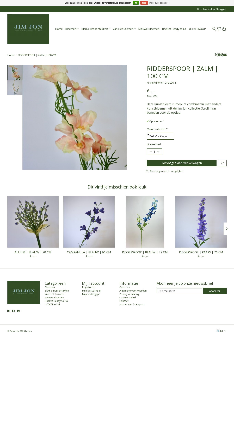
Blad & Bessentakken (57, 290)
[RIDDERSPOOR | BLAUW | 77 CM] (145, 222)
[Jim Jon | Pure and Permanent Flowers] (28, 28)
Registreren (88, 287)
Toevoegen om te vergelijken (166, 171)
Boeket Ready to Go (174, 29)
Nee (144, 3)
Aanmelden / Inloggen (215, 9)
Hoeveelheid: (154, 144)
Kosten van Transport (132, 304)
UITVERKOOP (197, 29)
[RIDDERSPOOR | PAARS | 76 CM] (201, 222)
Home (59, 29)
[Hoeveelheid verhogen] (158, 151)
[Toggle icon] (214, 29)
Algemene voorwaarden (133, 290)
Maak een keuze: (157, 129)
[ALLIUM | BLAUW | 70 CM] (33, 222)
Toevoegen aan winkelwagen (181, 163)
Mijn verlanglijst (91, 294)
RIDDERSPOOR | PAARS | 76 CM (201, 252)
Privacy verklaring (129, 294)
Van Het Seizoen (54, 294)
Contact (123, 301)
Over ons (124, 287)
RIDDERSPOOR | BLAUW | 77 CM (145, 252)
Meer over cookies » (159, 3)
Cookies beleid (127, 297)
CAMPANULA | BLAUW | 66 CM (89, 252)
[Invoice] (218, 331)
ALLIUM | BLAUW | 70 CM (33, 252)
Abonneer (214, 291)
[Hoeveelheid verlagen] (150, 151)
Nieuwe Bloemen (148, 29)
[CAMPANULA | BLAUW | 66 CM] (89, 222)
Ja (136, 3)
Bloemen (50, 287)
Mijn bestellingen (91, 290)
